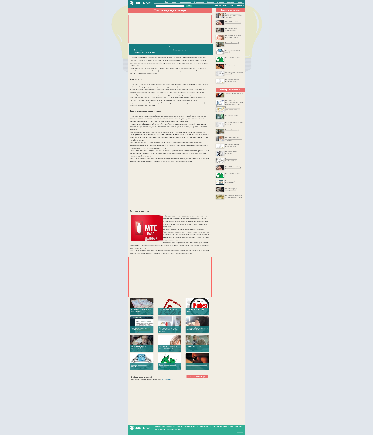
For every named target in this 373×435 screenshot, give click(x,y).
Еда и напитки (199, 2)
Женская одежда (221, 5)
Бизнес (174, 2)
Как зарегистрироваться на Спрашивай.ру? (140, 328)
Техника (239, 5)
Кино (231, 5)
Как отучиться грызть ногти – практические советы (169, 347)
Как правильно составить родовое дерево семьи (232, 109)
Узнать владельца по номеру (234, 93)
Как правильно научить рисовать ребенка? (232, 80)
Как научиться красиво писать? (196, 365)
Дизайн (239, 2)
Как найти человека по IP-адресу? (195, 310)
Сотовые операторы (180, 50)
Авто (166, 2)
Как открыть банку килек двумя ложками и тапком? (197, 328)
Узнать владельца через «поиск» (143, 52)
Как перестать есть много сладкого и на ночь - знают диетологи (168, 329)
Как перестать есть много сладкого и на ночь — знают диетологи (233, 15)
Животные (210, 2)
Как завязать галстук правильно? (231, 152)
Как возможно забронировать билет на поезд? (141, 310)
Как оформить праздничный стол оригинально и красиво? (234, 196)
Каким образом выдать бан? (168, 309)
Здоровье (220, 2)
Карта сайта (240, 432)
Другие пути (137, 50)
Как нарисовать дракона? (167, 365)
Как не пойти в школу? (194, 346)
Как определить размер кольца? (139, 365)
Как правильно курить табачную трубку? (138, 347)
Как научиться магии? (231, 115)
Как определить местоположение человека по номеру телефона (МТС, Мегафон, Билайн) (229, 103)
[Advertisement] (170, 28)
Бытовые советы (185, 2)
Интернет (230, 2)
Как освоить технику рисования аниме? (231, 160)
